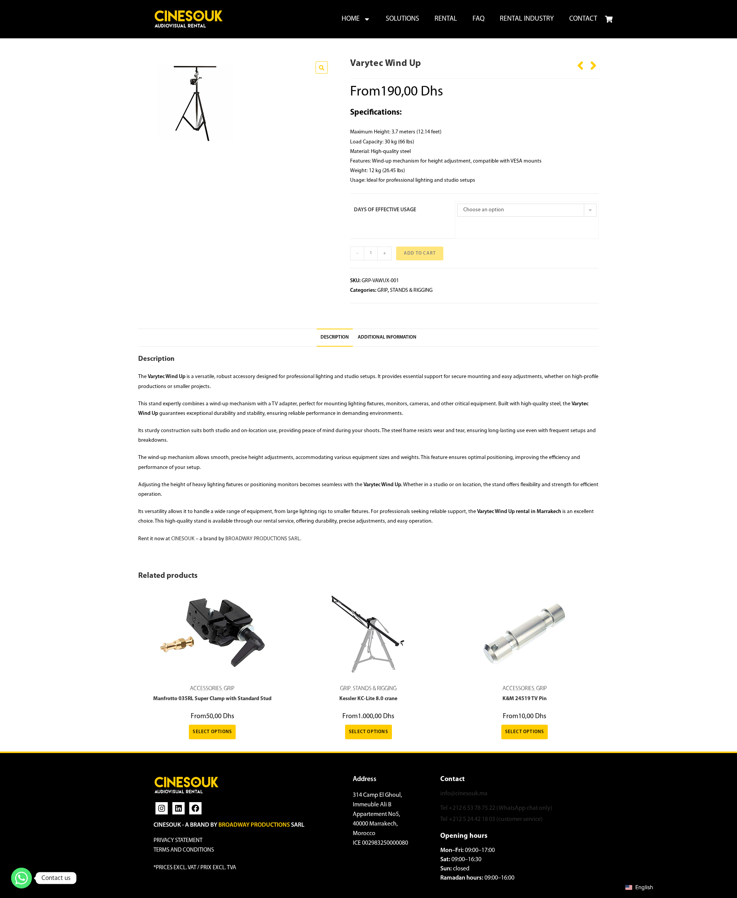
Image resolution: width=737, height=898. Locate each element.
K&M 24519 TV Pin (524, 699)
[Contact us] (21, 878)
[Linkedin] (178, 808)
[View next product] (593, 63)
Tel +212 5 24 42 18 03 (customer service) (491, 819)
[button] (322, 67)
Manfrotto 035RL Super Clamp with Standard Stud (212, 699)
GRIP (382, 290)
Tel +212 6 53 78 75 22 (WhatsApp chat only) (496, 808)
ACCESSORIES (206, 689)
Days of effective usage (385, 210)
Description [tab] (335, 337)
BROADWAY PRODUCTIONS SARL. (263, 539)
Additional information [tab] (387, 337)
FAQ (478, 19)
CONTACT (583, 19)
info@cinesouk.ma (463, 794)
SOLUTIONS (402, 19)
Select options (212, 732)
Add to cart (420, 253)
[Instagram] (161, 808)
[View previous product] (580, 63)
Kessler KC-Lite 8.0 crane (368, 699)
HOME (351, 19)
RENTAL (446, 19)
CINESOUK (183, 539)
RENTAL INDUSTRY (527, 19)
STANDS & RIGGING (411, 290)
